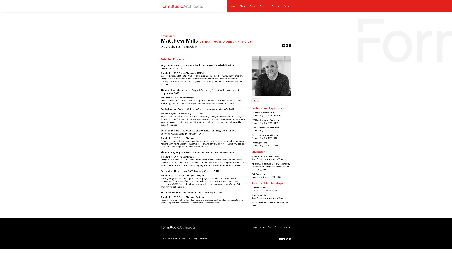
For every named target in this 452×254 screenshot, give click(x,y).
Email (256, 101)
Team (252, 6)
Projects (263, 6)
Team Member (169, 36)
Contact (286, 6)
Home (232, 6)
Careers (275, 6)
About (242, 6)
